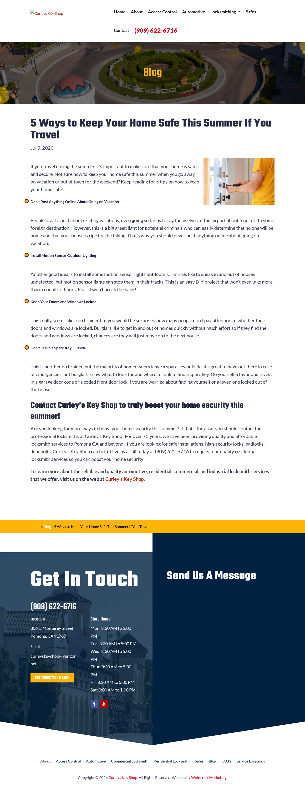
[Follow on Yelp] (104, 704)
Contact (121, 30)
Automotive (193, 11)
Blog (47, 526)
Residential (172, 761)
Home (120, 11)
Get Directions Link (52, 678)
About (137, 11)
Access (68, 761)
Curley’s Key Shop (124, 479)
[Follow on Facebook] (94, 704)
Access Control (162, 11)
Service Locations (251, 761)
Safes (251, 11)
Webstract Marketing (208, 777)
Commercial (129, 761)
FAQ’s (226, 761)
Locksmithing (223, 11)
